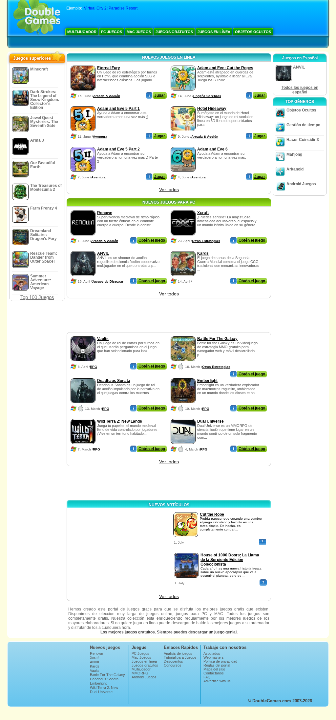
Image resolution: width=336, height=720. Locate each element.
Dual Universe (210, 421)
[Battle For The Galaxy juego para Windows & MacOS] (183, 335)
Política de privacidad (220, 661)
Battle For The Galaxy (217, 338)
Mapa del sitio (214, 669)
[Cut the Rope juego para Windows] (185, 511)
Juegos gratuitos (174, 32)
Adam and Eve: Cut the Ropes (225, 68)
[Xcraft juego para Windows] (183, 209)
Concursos (172, 665)
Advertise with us (217, 681)
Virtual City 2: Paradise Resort (110, 8)
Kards (203, 253)
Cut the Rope (212, 514)
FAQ (207, 677)
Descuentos (173, 661)
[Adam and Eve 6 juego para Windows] (183, 145)
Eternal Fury (108, 68)
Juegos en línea (214, 32)
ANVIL (103, 253)
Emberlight (207, 380)
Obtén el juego (151, 240)
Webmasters (213, 657)
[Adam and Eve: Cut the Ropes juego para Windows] (183, 64)
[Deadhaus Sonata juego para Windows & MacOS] (83, 377)
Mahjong (294, 154)
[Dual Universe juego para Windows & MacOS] (183, 417)
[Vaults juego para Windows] (83, 335)
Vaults (103, 338)
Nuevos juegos (105, 647)
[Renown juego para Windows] (83, 209)
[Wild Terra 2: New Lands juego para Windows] (83, 417)
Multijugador (81, 32)
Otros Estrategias (206, 241)
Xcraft (203, 212)
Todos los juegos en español (300, 89)
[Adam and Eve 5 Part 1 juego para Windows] (83, 105)
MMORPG (140, 673)
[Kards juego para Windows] (183, 250)
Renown (104, 212)
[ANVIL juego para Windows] (83, 250)
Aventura (100, 136)
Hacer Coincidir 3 (302, 139)
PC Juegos (111, 32)
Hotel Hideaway (211, 108)
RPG (93, 367)
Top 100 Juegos (37, 297)
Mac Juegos (139, 32)
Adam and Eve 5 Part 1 (118, 108)
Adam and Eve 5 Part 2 (118, 149)
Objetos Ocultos (253, 32)
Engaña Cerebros (207, 96)
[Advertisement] (168, 316)
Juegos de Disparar (107, 281)
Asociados (211, 653)
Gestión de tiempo (303, 125)
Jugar (159, 95)
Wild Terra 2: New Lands (119, 421)
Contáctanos (213, 673)
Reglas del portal (216, 665)
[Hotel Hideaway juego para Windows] (183, 105)
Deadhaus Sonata (113, 380)
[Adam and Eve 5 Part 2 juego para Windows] (83, 145)
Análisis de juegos (178, 653)
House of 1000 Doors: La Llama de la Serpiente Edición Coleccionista (229, 560)
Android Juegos (301, 184)
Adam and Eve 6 (212, 149)
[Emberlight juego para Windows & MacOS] (183, 377)
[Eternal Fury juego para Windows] (83, 64)
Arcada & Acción (106, 96)
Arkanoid (295, 169)
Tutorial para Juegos (180, 657)
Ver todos (169, 189)
